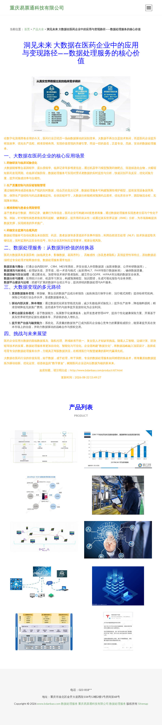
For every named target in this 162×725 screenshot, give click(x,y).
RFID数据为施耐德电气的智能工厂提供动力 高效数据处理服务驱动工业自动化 (118, 495)
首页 (27, 29)
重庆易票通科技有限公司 (37, 8)
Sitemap (143, 703)
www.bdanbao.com (48, 703)
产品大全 (38, 29)
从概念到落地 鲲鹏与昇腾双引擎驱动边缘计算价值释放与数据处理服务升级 (118, 540)
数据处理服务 (69, 703)
